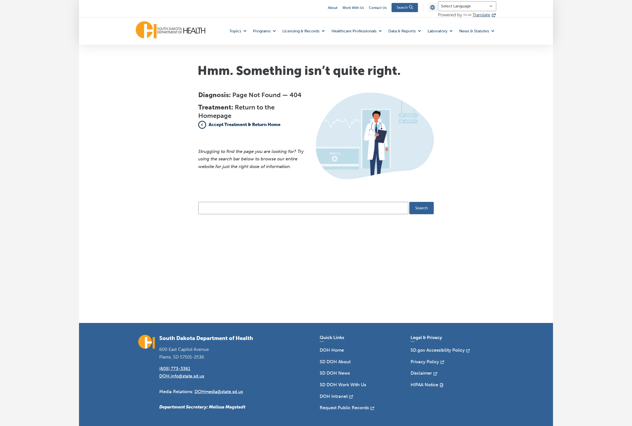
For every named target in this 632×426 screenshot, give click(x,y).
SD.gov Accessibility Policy (438, 350)
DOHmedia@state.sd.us (219, 391)
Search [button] (403, 7)
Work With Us (353, 8)
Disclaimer (421, 373)
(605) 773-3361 (174, 368)
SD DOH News (335, 373)
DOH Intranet (334, 396)
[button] (239, 31)
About (332, 8)
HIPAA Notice (424, 384)
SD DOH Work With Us (343, 384)
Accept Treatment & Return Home (244, 124)
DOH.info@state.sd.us (181, 376)
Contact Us (378, 8)
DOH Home (332, 350)
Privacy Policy (425, 361)
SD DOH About (335, 361)
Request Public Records (344, 407)
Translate (481, 15)
